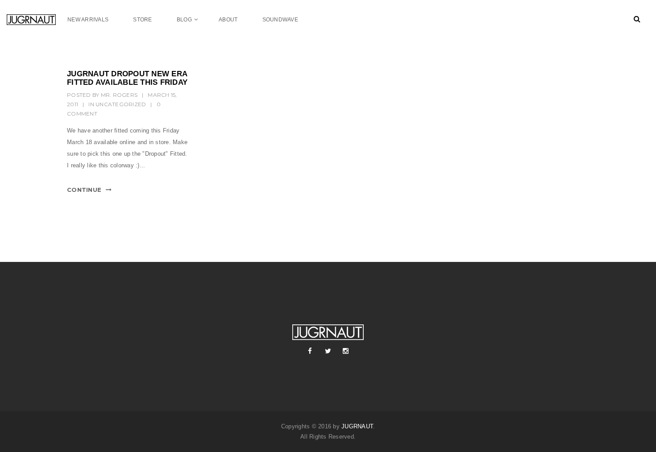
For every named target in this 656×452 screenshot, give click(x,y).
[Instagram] (346, 351)
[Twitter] (328, 351)
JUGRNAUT (357, 426)
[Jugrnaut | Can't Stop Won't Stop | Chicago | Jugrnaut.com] (37, 19)
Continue (84, 189)
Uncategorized (120, 104)
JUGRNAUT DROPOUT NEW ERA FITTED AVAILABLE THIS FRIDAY (127, 78)
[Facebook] (310, 351)
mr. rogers (119, 94)
